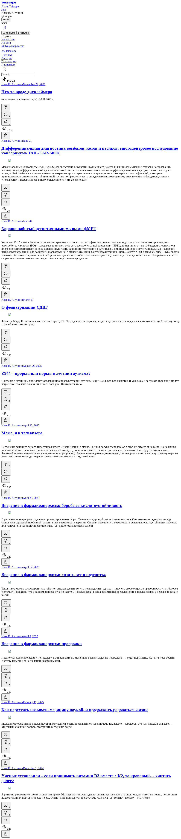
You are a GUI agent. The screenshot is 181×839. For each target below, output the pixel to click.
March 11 (28, 299)
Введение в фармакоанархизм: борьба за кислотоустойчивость (61, 505)
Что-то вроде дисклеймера (26, 91)
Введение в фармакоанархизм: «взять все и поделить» (53, 574)
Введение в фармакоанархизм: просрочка (41, 643)
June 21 (27, 140)
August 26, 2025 (32, 365)
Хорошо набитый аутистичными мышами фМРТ (48, 228)
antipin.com (7, 39)
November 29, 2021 (34, 84)
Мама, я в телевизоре (22, 433)
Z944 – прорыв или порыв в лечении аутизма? (45, 373)
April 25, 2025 (31, 497)
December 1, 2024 (33, 768)
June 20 (27, 221)
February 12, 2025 (33, 702)
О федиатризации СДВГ (24, 307)
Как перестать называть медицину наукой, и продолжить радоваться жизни (74, 709)
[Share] (5, 135)
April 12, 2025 (31, 567)
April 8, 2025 (30, 636)
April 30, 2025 (31, 425)
